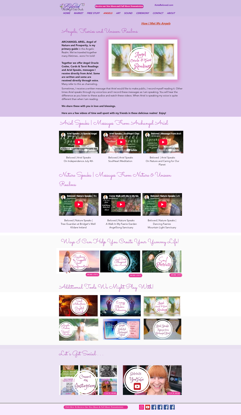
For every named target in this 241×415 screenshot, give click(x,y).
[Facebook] (153, 407)
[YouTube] (147, 407)
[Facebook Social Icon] (166, 407)
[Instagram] (141, 407)
